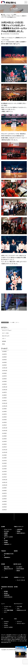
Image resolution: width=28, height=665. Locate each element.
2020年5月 (4, 498)
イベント (5, 608)
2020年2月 (4, 507)
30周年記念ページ (7, 544)
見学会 (3, 344)
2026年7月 (4, 354)
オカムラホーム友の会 (8, 627)
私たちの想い (6, 531)
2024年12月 (4, 387)
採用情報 (6, 542)
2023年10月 (4, 406)
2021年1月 (4, 477)
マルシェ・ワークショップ (6, 330)
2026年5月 (4, 359)
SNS (2, 618)
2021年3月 (4, 471)
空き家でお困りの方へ (21, 533)
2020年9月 (4, 488)
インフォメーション (7, 606)
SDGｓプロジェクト (5, 335)
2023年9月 (4, 408)
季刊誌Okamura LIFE (21, 610)
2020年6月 (4, 496)
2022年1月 (4, 447)
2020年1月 (4, 509)
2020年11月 (4, 482)
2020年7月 (4, 493)
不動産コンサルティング (18, 526)
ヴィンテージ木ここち (21, 580)
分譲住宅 (18, 570)
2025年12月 (4, 368)
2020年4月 (4, 501)
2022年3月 (4, 441)
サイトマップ (19, 621)
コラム (18, 608)
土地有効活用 (19, 529)
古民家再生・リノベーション (19, 577)
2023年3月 (4, 422)
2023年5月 (4, 417)
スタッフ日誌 (19, 606)
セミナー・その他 (5, 333)
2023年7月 (4, 414)
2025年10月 (4, 370)
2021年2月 (4, 474)
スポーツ (17, 322)
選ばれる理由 (6, 566)
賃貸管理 (3, 564)
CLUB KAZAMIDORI (8, 597)
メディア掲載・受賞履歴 (8, 610)
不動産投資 (3, 551)
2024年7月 (4, 392)
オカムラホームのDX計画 (8, 537)
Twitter (6, 623)
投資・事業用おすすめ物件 (8, 554)
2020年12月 (4, 479)
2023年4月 (4, 419)
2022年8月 (4, 436)
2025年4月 (4, 381)
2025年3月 (4, 384)
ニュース (2, 603)
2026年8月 (4, 351)
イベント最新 (11, 322)
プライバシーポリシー (21, 623)
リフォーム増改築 (4, 577)
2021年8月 (4, 457)
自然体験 (4, 341)
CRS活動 (6, 540)
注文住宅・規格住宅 (20, 568)
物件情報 (6, 591)
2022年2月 (4, 444)
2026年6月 (4, 357)
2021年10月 (4, 452)
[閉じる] (26, 646)
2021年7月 (4, 460)
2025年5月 (4, 378)
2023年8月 (4, 411)
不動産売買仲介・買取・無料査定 (7, 587)
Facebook (6, 621)
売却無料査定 (6, 595)
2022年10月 (4, 430)
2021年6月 (4, 463)
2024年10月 (4, 389)
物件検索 (6, 593)
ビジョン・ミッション (8, 529)
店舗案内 (6, 535)
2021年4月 (4, 468)
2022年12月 (4, 428)
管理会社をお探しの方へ (8, 569)
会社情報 (3, 526)
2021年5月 (4, 466)
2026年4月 (4, 362)
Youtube (6, 625)
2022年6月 (4, 438)
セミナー (5, 612)
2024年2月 (4, 400)
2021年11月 (4, 449)
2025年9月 (4, 373)
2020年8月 (4, 490)
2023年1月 (4, 425)
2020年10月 (4, 485)
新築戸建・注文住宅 (17, 564)
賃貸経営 (18, 531)
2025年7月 (4, 376)
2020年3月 (4, 504)
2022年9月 (4, 433)
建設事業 (16, 551)
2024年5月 (4, 395)
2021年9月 (4, 455)
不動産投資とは (7, 557)
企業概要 (6, 533)
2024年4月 (4, 397)
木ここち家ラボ (19, 566)
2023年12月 (4, 403)
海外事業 (16, 586)
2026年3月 (4, 365)
